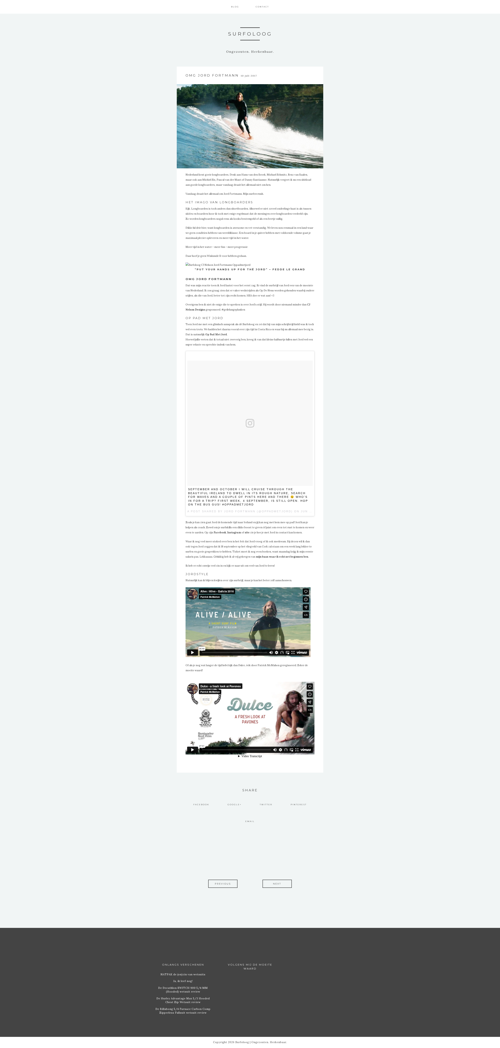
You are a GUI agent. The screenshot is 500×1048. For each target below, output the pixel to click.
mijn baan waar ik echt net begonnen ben (282, 556)
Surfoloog (250, 34)
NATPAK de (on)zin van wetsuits (183, 974)
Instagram (234, 532)
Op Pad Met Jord (216, 334)
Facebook (220, 532)
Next (277, 883)
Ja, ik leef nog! (183, 981)
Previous (223, 883)
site (247, 532)
